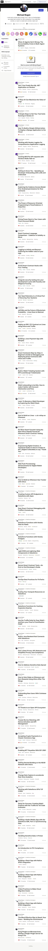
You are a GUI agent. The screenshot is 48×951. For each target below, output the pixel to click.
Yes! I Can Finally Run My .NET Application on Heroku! (29, 86)
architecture (29, 391)
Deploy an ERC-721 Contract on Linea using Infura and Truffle (32, 325)
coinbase (24, 697)
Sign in (37, 76)
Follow (40, 10)
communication (30, 921)
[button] (3, 34)
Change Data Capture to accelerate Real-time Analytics (31, 776)
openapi (20, 709)
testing (32, 117)
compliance (39, 654)
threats (36, 709)
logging (26, 47)
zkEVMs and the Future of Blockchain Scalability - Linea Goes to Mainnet (31, 311)
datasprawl (20, 667)
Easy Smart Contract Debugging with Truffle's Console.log (31, 509)
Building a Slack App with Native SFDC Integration (30, 861)
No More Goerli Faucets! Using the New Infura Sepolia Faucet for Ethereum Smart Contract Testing (30, 431)
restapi (32, 160)
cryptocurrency (25, 192)
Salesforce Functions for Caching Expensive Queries (30, 607)
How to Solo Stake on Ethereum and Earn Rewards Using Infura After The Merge (31, 679)
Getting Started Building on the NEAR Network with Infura (31, 763)
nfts (23, 453)
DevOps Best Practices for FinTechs (31, 579)
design (30, 569)
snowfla (37, 779)
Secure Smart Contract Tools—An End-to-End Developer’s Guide (30, 566)
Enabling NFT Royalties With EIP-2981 (32, 750)
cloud (19, 893)
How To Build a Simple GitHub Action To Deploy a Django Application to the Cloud (32, 130)
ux (23, 223)
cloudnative (24, 893)
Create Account (31, 73)
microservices (21, 937)
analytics (32, 779)
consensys (27, 453)
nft (27, 374)
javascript (28, 328)
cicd (19, 117)
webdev (24, 89)
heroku (20, 89)
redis (19, 160)
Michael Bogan (21, 38)
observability (32, 47)
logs (19, 255)
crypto (20, 740)
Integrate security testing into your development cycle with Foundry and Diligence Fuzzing (31, 282)
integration (24, 878)
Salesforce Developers (30, 491)
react (23, 483)
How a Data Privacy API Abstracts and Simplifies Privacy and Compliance (32, 651)
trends (22, 725)
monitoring (30, 893)
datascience (26, 779)
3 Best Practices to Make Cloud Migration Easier (29, 890)
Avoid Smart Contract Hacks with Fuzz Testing (30, 266)
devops (20, 103)
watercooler (21, 595)
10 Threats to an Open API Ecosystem (32, 708)
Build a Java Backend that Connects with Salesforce (31, 637)
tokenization (33, 654)
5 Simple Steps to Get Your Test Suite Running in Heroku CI (31, 115)
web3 (19, 192)
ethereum (28, 435)
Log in (34, 1)
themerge (26, 683)
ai (19, 47)
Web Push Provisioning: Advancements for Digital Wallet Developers (30, 465)
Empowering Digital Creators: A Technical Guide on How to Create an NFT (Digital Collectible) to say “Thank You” (32, 448)
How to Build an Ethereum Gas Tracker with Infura (32, 481)
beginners (33, 419)
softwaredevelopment (23, 569)
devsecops (27, 103)
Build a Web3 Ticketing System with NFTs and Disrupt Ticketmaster (31, 372)
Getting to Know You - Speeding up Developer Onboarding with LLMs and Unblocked (32, 173)
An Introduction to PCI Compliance (31, 848)
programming (35, 89)
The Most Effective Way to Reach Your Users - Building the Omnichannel (32, 918)
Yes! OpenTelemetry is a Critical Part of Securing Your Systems (31, 297)
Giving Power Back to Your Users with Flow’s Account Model (32, 220)
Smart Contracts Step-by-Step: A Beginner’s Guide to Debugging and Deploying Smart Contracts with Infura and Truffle (31, 355)
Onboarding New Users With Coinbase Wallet (32, 694)
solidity (34, 809)
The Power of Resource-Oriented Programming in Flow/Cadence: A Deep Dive (30, 205)
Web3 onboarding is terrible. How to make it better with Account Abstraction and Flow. (31, 387)
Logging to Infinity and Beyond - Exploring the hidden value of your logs (30, 251)
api (30, 498)
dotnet (29, 89)
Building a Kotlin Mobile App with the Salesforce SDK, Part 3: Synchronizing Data (32, 821)
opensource (30, 299)
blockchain (32, 192)
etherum (33, 453)
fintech (27, 342)
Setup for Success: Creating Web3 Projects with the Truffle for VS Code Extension (31, 805)
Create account (42, 1)
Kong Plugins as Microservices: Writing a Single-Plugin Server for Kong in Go (30, 933)
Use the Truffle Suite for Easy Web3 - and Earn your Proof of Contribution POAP (31, 622)
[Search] (6, 2)
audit (32, 667)
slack (19, 878)
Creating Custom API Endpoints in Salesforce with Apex (30, 495)
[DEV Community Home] (2, 1)
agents (22, 47)
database (36, 610)
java (19, 342)
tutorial (32, 285)
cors (24, 793)
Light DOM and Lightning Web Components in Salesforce (29, 552)
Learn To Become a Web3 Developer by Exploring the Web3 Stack (31, 402)
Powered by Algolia (26, 1)
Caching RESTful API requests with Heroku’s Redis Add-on (31, 157)
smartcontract (29, 360)
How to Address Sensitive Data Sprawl (32, 665)
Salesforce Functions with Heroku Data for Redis (30, 523)
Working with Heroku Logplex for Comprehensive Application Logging (31, 143)
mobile (23, 825)
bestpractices (31, 709)
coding (22, 176)
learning (36, 239)
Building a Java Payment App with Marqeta (30, 339)
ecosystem (32, 640)
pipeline (23, 117)
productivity (27, 176)
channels (37, 921)
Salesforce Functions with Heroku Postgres (30, 538)
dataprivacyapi (26, 654)
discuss (20, 540)
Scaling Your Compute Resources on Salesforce (31, 593)
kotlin (19, 825)
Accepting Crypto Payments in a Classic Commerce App (30, 737)
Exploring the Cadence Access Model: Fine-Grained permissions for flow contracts (32, 189)
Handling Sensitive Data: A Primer (30, 836)
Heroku (27, 82)
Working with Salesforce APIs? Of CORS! (30, 790)
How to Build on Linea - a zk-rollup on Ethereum (32, 416)
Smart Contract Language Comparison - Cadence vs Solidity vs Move (31, 235)
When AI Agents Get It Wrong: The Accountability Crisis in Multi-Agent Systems (31, 44)
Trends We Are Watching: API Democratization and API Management (29, 722)
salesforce (20, 498)
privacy (20, 654)
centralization (27, 667)
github (32, 176)
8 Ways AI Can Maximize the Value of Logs (31, 100)
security (28, 269)
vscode (24, 809)
